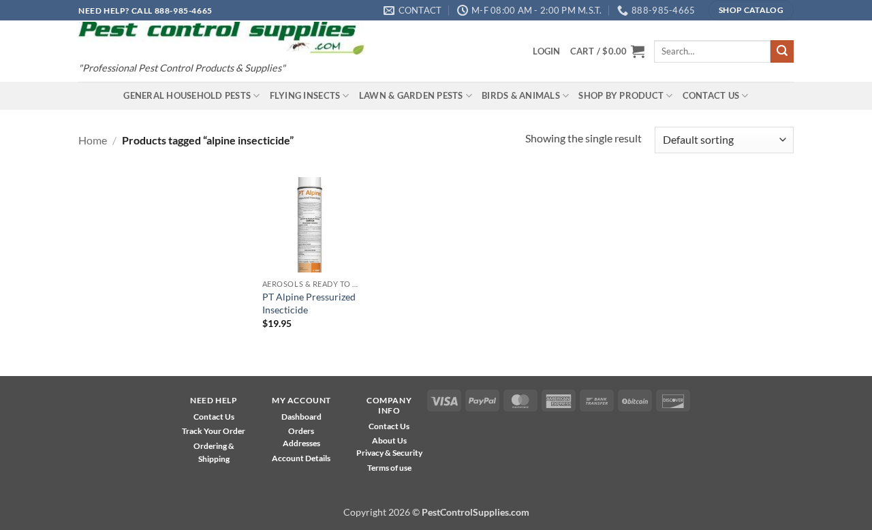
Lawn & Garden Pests (411, 95)
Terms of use (389, 468)
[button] (546, 51)
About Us (389, 440)
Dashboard (301, 416)
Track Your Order (213, 431)
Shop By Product (621, 95)
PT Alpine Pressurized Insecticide (309, 303)
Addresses (301, 443)
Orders (301, 431)
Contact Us (711, 95)
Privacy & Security (389, 453)
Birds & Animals (521, 95)
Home (92, 140)
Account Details (301, 458)
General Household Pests (187, 95)
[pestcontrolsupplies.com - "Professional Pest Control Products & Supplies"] (221, 38)
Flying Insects (305, 95)
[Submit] (782, 51)
